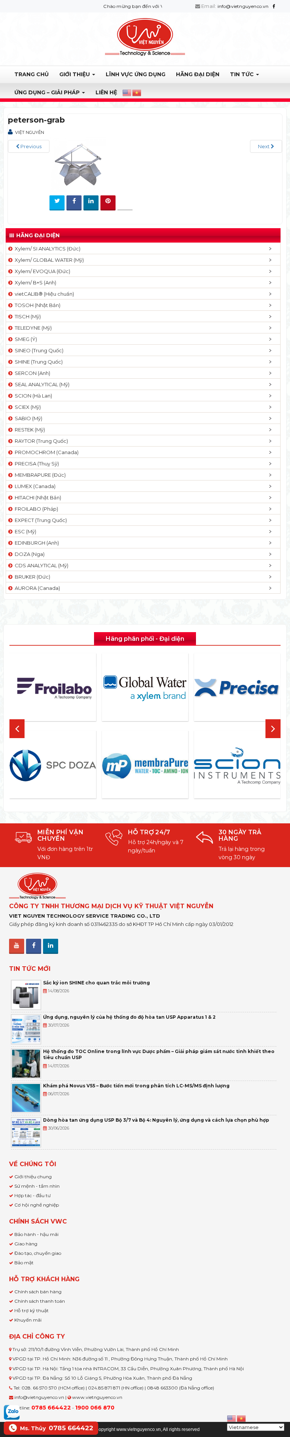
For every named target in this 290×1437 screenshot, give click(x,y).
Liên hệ (106, 92)
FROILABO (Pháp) (35, 509)
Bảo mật (24, 1262)
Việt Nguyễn (29, 132)
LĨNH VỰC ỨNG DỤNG (135, 74)
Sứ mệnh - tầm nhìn (37, 1186)
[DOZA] (52, 765)
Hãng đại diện (197, 74)
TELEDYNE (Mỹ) (32, 328)
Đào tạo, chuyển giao (37, 1253)
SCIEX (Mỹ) (26, 407)
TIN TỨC (242, 74)
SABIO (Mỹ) (27, 418)
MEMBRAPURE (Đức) (39, 475)
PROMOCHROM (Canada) (45, 452)
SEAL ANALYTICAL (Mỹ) (40, 384)
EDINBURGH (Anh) (35, 543)
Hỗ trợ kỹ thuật (31, 1310)
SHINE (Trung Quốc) (37, 362)
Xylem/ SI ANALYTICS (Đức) (46, 249)
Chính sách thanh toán (39, 1301)
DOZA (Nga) (28, 554)
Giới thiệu (75, 74)
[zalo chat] (12, 1412)
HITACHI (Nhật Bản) (36, 497)
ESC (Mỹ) (24, 531)
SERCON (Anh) (31, 373)
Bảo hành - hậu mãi (36, 1234)
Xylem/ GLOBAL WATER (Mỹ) (48, 260)
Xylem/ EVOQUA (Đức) (41, 271)
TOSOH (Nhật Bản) (36, 305)
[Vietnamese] (137, 93)
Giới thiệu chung (33, 1176)
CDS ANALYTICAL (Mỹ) (40, 565)
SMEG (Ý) (24, 339)
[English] (127, 93)
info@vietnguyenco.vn (243, 6)
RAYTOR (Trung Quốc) (40, 441)
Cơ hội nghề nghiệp (36, 1205)
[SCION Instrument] (237, 766)
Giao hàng (25, 1244)
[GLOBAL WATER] (145, 688)
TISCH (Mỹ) (26, 316)
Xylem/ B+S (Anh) (34, 282)
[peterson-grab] (77, 164)
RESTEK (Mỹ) (28, 430)
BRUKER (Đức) (31, 577)
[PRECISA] (237, 688)
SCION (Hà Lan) (32, 396)
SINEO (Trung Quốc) (37, 350)
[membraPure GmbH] (145, 766)
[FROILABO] (52, 688)
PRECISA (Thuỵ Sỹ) (35, 464)
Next (264, 146)
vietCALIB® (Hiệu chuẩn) (43, 294)
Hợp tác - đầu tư (32, 1195)
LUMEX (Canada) (34, 486)
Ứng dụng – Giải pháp (47, 92)
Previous (30, 146)
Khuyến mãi (28, 1320)
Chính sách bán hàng (38, 1291)
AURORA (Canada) (36, 588)
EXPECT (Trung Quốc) (39, 520)
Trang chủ (31, 74)
